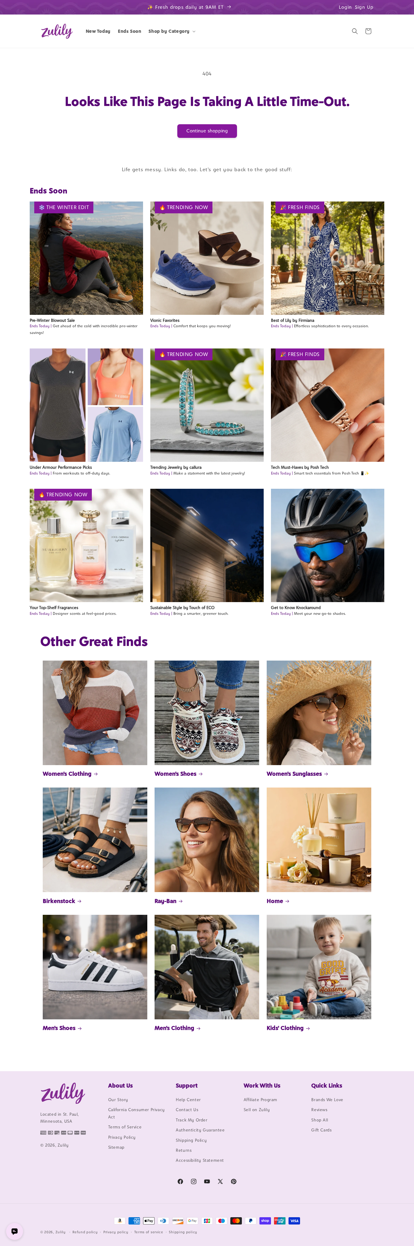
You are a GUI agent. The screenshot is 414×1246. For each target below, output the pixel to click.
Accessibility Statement (200, 1160)
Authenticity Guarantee (200, 1130)
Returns (184, 1150)
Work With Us (262, 1085)
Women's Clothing (67, 773)
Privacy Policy (122, 1137)
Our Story (118, 1099)
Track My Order (191, 1120)
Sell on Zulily (257, 1109)
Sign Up (364, 7)
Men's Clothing (174, 1027)
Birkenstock (59, 901)
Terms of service (148, 1232)
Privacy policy (116, 1232)
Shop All (319, 1120)
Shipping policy (183, 1232)
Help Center (188, 1099)
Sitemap (116, 1147)
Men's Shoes (59, 1027)
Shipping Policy (191, 1140)
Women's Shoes (175, 773)
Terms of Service (125, 1126)
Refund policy (85, 1232)
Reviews (319, 1109)
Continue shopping (207, 131)
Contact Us (187, 1109)
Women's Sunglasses (294, 773)
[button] (171, 31)
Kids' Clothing (285, 1027)
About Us (120, 1085)
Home (275, 901)
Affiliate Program (260, 1099)
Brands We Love (327, 1099)
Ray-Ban (165, 901)
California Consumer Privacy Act (136, 1113)
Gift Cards (321, 1130)
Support (187, 1085)
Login (345, 7)
